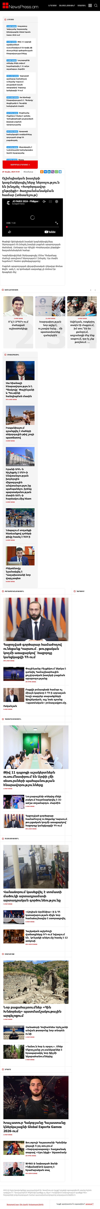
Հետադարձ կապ (13, 1204)
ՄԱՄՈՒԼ (82, 5)
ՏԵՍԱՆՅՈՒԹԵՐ (67, 5)
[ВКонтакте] (45, 171)
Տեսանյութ (28, 172)
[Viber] (52, 171)
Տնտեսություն (12, 838)
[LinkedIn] (49, 171)
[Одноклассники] (41, 171)
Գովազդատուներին (36, 1204)
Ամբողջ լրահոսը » (20, 165)
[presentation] (90, 290)
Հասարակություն (13, 719)
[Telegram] (60, 171)
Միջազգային (13, 355)
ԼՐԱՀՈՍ (52, 5)
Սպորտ (8, 1069)
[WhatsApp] (56, 171)
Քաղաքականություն (14, 591)
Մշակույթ (9, 954)
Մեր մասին (24, 1204)
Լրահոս (10, 19)
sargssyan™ (90, 1204)
